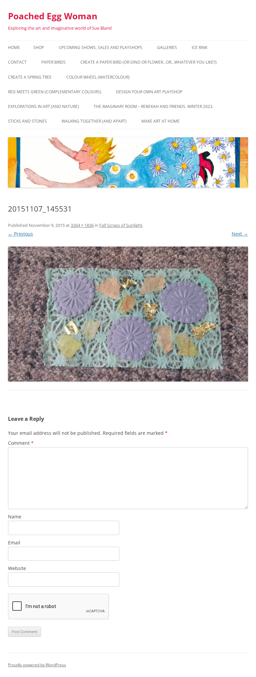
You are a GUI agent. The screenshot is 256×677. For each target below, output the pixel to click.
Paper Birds (53, 62)
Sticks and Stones (27, 121)
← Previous (20, 234)
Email (14, 542)
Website (17, 568)
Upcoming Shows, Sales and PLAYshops (100, 47)
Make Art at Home (160, 121)
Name (14, 516)
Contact (17, 62)
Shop (38, 47)
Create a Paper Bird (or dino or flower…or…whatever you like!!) (148, 62)
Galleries (167, 47)
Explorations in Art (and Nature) (43, 106)
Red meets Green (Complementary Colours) (54, 92)
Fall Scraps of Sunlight (120, 225)
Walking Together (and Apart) (94, 121)
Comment (21, 443)
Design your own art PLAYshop (149, 92)
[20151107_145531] (128, 314)
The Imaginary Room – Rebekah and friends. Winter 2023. (153, 106)
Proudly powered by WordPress (37, 665)
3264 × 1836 (82, 225)
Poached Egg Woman (52, 16)
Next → (240, 234)
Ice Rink (199, 47)
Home (14, 47)
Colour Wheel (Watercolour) (98, 77)
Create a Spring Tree (30, 77)
